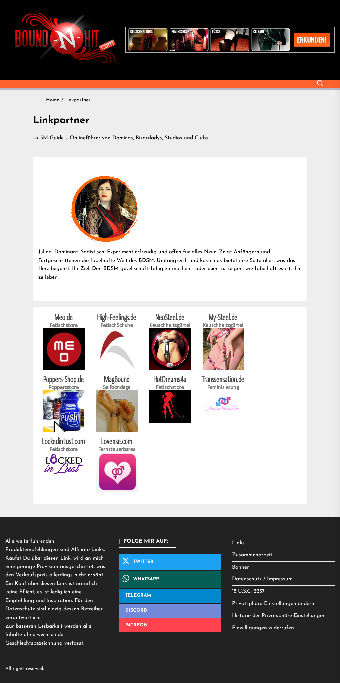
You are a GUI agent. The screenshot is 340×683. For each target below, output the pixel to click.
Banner (240, 567)
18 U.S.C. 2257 (248, 591)
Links (238, 543)
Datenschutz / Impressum (262, 579)
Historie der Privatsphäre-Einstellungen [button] (279, 615)
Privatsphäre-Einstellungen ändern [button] (273, 603)
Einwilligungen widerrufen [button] (263, 628)
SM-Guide (52, 138)
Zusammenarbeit (252, 555)
